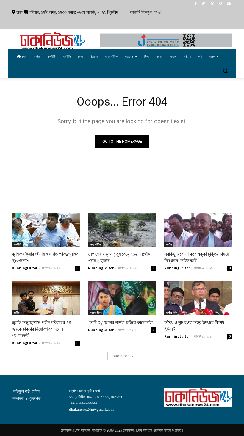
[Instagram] (204, 4)
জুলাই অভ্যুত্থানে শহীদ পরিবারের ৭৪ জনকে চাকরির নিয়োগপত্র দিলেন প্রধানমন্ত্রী (41, 328)
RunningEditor (24, 268)
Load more (120, 355)
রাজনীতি (17, 244)
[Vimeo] (220, 4)
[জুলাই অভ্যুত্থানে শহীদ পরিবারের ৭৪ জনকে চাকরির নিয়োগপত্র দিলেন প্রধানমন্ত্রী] (46, 298)
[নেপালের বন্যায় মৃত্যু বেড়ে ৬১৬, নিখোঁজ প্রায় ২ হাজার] (122, 230)
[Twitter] (212, 4)
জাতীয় (169, 244)
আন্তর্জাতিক (95, 244)
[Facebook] (195, 4)
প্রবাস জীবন (95, 312)
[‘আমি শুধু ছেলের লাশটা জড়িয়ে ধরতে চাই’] (122, 298)
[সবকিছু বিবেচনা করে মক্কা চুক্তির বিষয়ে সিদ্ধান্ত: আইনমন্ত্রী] (198, 230)
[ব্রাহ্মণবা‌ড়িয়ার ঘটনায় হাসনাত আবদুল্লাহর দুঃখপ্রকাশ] (46, 230)
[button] (225, 71)
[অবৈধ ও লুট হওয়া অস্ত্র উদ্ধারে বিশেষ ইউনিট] (198, 298)
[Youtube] (228, 4)
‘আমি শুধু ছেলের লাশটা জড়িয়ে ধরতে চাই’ (120, 322)
